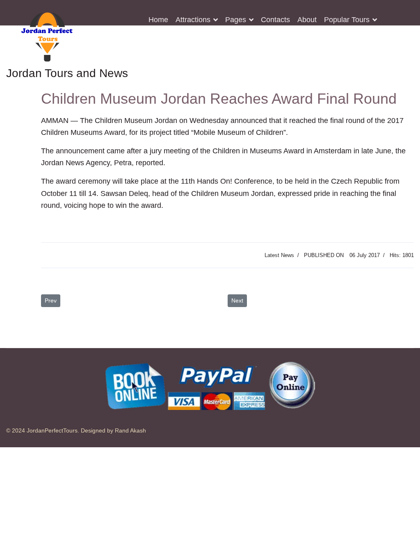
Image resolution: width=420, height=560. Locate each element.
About (307, 20)
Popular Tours (347, 20)
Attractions (193, 20)
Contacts (275, 20)
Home (158, 20)
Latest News (279, 255)
